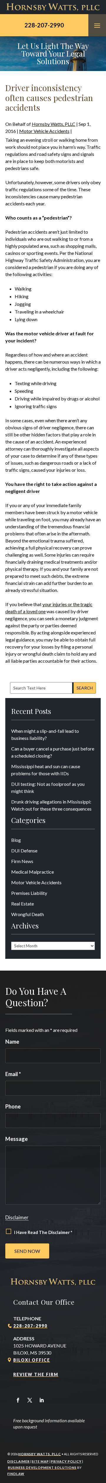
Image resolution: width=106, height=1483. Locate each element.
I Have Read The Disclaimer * (43, 1232)
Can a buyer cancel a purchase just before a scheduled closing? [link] (52, 752)
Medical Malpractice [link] (32, 872)
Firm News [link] (22, 861)
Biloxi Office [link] (31, 1359)
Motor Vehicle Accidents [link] (44, 131)
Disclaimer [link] (18, 1461)
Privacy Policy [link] (66, 1461)
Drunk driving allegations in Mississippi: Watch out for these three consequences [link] (51, 805)
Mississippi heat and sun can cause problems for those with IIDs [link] (45, 769)
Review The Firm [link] (35, 1374)
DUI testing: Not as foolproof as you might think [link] (48, 787)
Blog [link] (16, 840)
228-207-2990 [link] (44, 25)
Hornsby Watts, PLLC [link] (53, 124)
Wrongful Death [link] (27, 914)
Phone (13, 1106)
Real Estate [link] (22, 903)
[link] (53, 7)
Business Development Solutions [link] (42, 1467)
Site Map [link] (40, 1461)
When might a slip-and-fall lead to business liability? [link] (45, 734)
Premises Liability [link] (29, 893)
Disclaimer (17, 1217)
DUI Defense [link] (24, 850)
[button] (97, 25)
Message (16, 1139)
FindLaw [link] (15, 1474)
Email (13, 1074)
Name (12, 1041)
